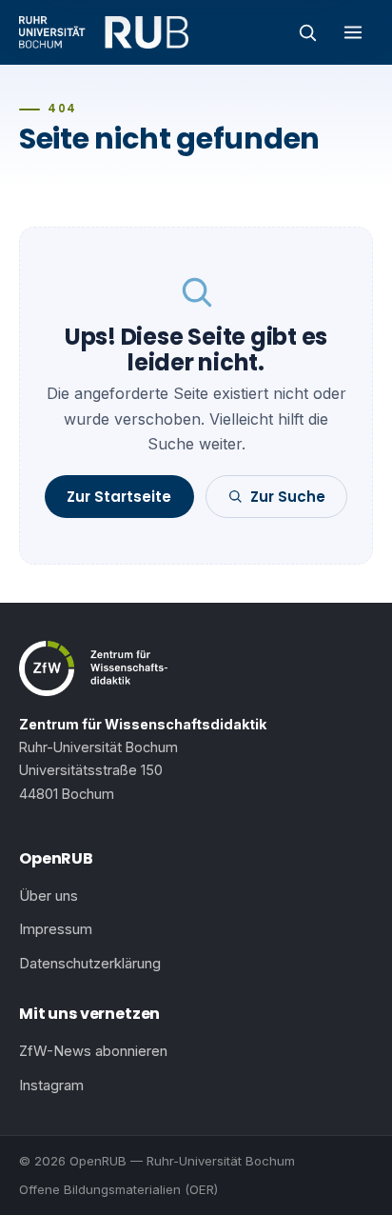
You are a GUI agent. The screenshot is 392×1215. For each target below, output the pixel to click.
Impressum (55, 929)
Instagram (51, 1085)
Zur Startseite (119, 497)
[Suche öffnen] (307, 32)
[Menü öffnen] (353, 32)
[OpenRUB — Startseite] (103, 32)
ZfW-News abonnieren (93, 1051)
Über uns (48, 896)
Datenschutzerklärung (90, 963)
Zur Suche (287, 497)
